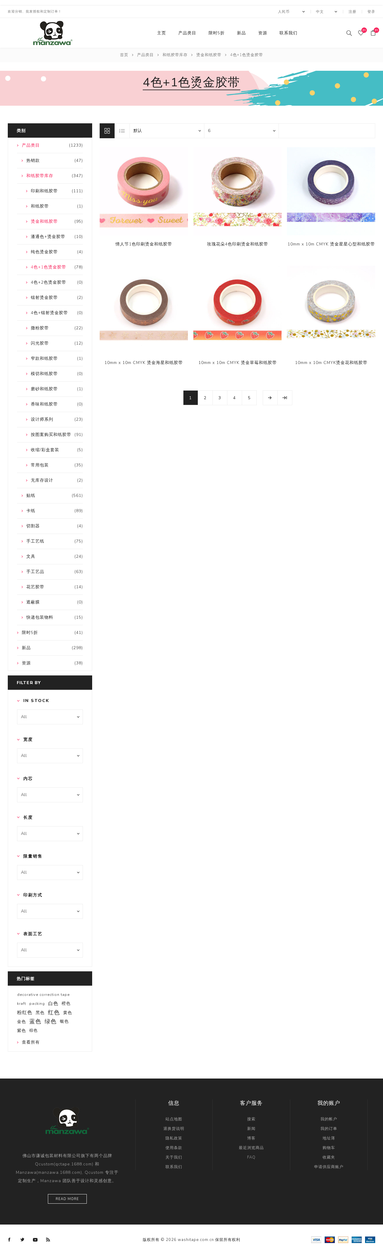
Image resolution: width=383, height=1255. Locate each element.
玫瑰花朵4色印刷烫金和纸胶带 (237, 244)
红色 (54, 1012)
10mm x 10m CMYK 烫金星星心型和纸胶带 (331, 244)
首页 (124, 55)
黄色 (67, 1013)
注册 (352, 11)
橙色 (66, 1003)
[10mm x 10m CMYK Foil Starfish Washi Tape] (144, 310)
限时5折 (217, 33)
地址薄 (329, 1138)
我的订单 (328, 1128)
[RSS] (48, 1240)
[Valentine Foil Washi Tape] (144, 191)
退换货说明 (173, 1128)
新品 (241, 33)
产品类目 (187, 33)
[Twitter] (22, 1240)
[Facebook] (9, 1240)
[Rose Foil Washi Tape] (237, 191)
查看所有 (31, 1042)
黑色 (40, 1013)
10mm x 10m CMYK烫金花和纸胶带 (331, 362)
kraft (21, 1003)
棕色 (33, 1030)
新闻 (251, 1128)
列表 (122, 130)
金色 (21, 1021)
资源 (262, 33)
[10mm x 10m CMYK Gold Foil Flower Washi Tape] (331, 310)
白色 (53, 1003)
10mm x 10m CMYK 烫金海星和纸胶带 (143, 362)
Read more (67, 1199)
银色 (64, 1021)
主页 (161, 33)
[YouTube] (35, 1240)
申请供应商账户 (329, 1167)
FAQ (251, 1157)
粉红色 (24, 1012)
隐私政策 (173, 1138)
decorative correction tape (43, 994)
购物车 (329, 1147)
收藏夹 (329, 1157)
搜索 (251, 1119)
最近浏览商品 (251, 1147)
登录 (371, 11)
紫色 (21, 1030)
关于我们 (173, 1157)
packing (37, 1003)
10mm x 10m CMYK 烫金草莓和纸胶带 (237, 362)
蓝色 (35, 1021)
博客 (251, 1138)
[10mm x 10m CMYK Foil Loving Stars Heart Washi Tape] (331, 191)
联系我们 (288, 33)
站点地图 (173, 1119)
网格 (107, 130)
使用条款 (173, 1147)
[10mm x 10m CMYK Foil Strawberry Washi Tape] (237, 310)
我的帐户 (328, 1119)
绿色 (51, 1021)
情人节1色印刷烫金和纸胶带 (143, 244)
